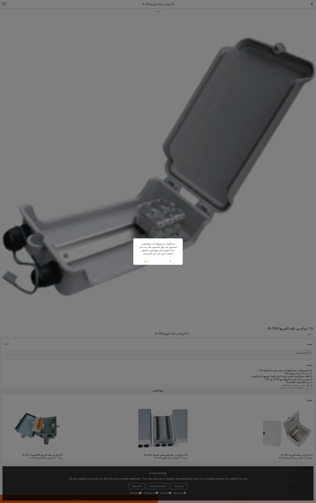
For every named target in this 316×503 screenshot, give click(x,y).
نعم (145, 261)
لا (170, 261)
